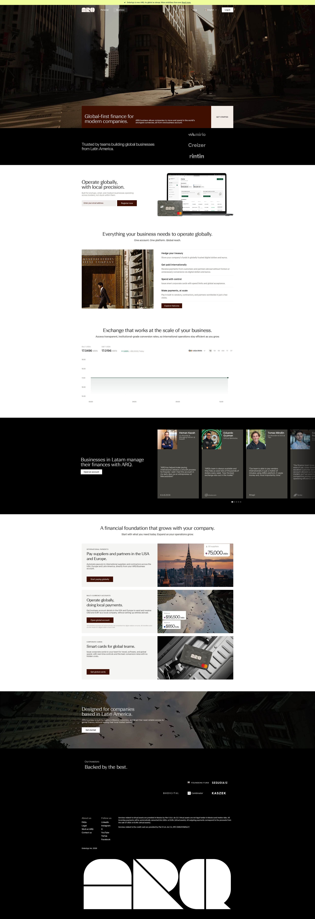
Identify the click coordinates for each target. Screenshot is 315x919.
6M (223, 351)
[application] (157, 381)
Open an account (91, 472)
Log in (227, 10)
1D (210, 351)
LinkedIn (105, 822)
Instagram (105, 826)
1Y (227, 351)
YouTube (105, 833)
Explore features (171, 306)
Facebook (105, 839)
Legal (84, 826)
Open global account (100, 620)
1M (219, 351)
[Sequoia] (219, 783)
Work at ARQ (87, 829)
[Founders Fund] (198, 783)
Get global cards (98, 672)
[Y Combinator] (195, 793)
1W (214, 351)
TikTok (104, 836)
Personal (105, 10)
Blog (195, 10)
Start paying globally (100, 579)
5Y (231, 351)
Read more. (186, 2)
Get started (222, 117)
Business (120, 10)
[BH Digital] (171, 793)
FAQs (182, 10)
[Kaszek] (219, 793)
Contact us (87, 833)
